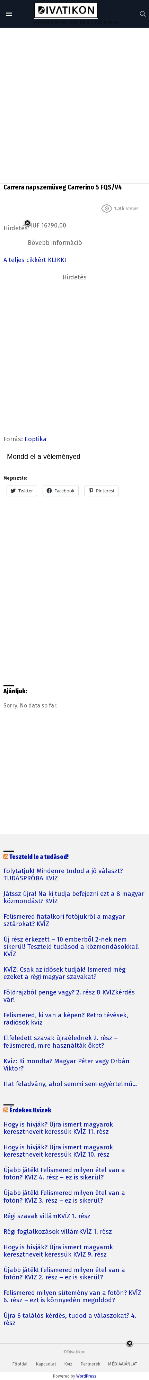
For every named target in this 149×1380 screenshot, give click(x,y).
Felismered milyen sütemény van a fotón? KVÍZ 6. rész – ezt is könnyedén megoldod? (72, 1296)
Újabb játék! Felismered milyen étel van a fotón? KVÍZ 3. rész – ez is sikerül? (64, 1196)
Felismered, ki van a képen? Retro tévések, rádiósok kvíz (65, 1019)
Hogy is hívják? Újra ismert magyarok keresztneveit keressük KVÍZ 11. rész (58, 1128)
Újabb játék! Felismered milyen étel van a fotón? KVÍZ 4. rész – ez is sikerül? (64, 1174)
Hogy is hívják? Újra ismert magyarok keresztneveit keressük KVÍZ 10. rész (58, 1151)
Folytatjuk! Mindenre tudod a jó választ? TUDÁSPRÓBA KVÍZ (63, 875)
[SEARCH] (143, 13)
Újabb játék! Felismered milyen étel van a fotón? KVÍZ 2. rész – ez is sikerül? (64, 1274)
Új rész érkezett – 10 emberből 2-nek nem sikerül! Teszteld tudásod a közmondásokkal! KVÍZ (71, 947)
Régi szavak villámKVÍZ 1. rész (46, 1216)
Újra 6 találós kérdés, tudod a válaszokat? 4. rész (70, 1319)
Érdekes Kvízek (30, 1110)
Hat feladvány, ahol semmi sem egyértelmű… (70, 1084)
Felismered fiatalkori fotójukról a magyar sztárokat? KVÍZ (64, 920)
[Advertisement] (74, 105)
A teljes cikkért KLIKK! (34, 260)
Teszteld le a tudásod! (39, 857)
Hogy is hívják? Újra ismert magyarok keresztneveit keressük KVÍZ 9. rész (58, 1251)
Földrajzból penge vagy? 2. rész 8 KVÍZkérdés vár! (69, 996)
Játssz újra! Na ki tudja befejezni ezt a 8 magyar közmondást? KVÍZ (73, 897)
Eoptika (35, 439)
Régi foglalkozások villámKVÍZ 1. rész (57, 1231)
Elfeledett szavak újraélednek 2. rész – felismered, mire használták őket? (60, 1042)
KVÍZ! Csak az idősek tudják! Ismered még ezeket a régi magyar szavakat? (64, 973)
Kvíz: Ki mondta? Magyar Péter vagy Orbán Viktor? (66, 1065)
